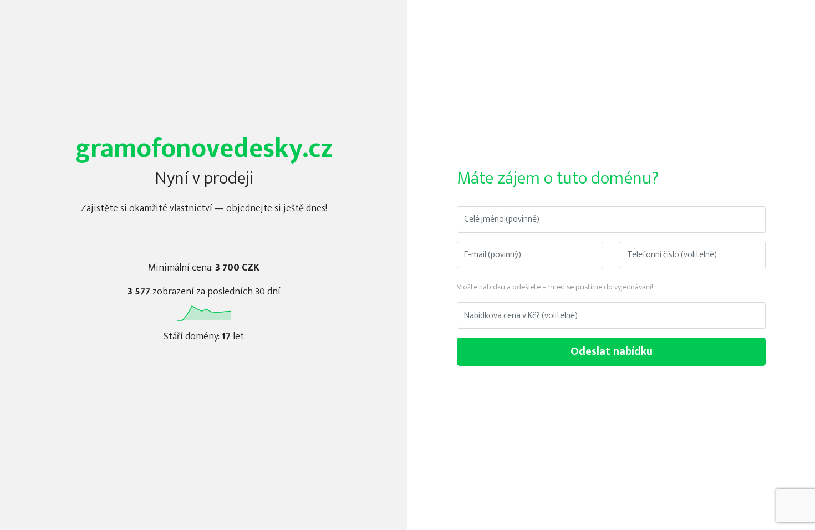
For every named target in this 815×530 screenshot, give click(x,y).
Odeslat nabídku (611, 351)
